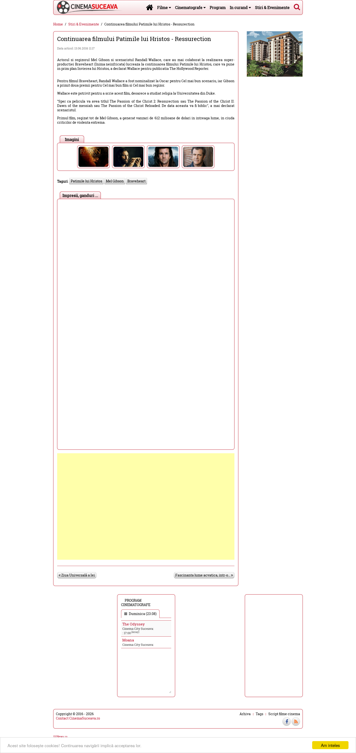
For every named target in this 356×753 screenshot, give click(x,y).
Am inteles (330, 745)
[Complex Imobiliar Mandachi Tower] (275, 53)
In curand (239, 7)
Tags (259, 714)
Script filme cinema (284, 714)
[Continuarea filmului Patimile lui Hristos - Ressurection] (93, 157)
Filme (163, 7)
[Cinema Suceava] (88, 7)
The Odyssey (133, 624)
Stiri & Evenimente (272, 7)
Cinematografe (189, 7)
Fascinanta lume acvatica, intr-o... (203, 575)
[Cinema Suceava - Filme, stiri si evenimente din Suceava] (149, 7)
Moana (128, 640)
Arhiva (245, 714)
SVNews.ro (60, 736)
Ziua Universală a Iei (78, 575)
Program (218, 7)
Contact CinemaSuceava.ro (78, 718)
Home (58, 24)
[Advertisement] (145, 506)
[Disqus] (146, 262)
